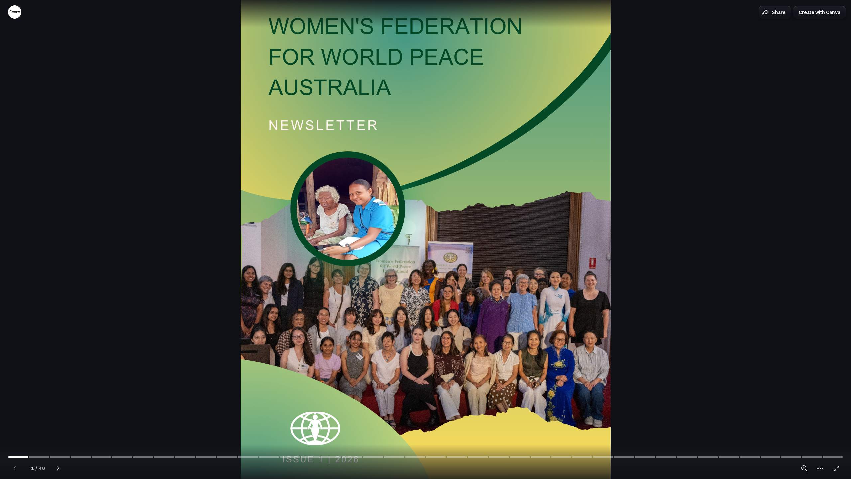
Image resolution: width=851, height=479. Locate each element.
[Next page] (57, 468)
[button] (775, 12)
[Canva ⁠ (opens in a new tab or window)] (14, 12)
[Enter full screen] (836, 468)
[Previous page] (14, 468)
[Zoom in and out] (804, 468)
